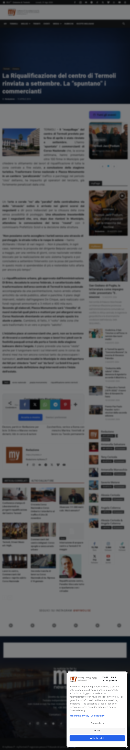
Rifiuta (97, 730)
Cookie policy (97, 715)
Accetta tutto (97, 738)
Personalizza (97, 723)
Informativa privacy (79, 715)
